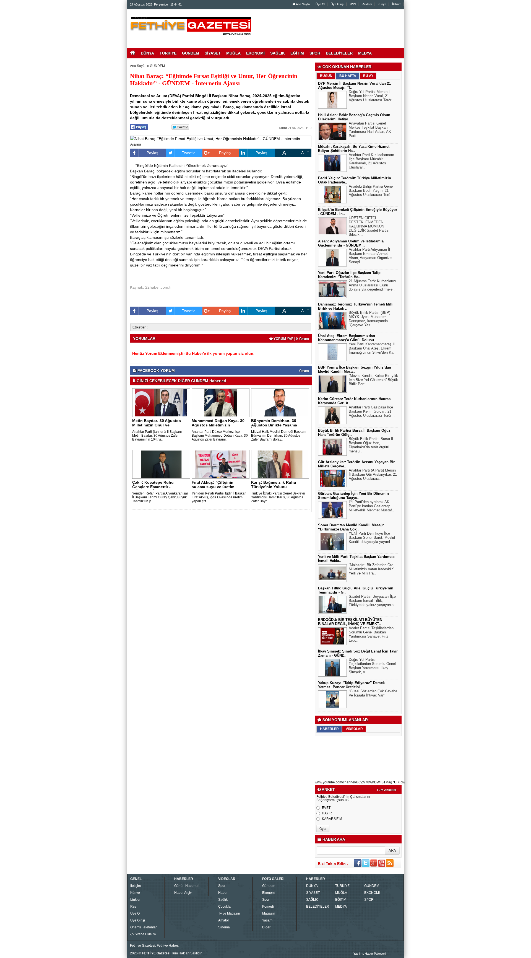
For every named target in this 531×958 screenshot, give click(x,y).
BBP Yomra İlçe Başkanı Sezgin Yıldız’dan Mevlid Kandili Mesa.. (354, 369)
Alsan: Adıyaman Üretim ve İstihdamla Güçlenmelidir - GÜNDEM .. (351, 243)
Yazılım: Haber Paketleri (369, 953)
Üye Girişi (337, 4)
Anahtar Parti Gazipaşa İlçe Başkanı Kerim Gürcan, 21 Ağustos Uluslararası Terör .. (372, 411)
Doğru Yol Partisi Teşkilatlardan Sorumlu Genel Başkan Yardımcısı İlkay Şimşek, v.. (372, 665)
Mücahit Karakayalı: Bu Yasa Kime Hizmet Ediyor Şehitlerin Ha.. (353, 148)
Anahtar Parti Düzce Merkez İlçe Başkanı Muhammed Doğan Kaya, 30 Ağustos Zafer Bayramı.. (220, 435)
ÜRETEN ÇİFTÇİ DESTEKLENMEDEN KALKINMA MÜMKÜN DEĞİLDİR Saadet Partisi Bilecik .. (369, 226)
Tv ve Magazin (229, 913)
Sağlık (223, 900)
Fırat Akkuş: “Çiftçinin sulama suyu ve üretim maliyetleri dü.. (213, 486)
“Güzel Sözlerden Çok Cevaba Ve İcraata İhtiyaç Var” (373, 693)
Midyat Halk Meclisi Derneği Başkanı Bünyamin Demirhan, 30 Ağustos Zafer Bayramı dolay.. (278, 435)
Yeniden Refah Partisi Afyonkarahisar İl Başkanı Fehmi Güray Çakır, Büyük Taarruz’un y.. (160, 497)
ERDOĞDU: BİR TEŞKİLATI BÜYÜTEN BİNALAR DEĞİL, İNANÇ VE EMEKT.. (350, 622)
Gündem (268, 886)
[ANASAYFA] (190, 25)
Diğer (266, 927)
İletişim (135, 886)
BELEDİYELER (317, 906)
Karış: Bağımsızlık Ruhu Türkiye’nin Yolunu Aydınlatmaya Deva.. (273, 486)
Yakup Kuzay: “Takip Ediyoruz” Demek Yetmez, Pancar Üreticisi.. (351, 685)
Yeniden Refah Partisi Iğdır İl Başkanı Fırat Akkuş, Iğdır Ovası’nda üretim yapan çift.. (219, 497)
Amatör (223, 920)
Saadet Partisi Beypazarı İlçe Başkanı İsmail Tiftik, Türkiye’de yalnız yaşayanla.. (372, 600)
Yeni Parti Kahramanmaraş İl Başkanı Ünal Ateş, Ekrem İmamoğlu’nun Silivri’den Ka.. (372, 348)
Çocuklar (225, 906)
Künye (382, 4)
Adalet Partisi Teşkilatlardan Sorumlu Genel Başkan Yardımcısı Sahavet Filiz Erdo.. (371, 634)
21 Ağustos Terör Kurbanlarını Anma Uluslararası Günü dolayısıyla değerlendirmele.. (372, 285)
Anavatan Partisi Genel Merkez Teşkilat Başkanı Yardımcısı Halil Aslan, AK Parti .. (370, 129)
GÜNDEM (157, 66)
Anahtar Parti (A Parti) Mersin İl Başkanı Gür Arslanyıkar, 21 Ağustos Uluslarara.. (373, 474)
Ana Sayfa (302, 4)
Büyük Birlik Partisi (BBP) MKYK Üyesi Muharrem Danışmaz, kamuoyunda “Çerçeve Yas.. (369, 318)
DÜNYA (312, 886)
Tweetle (189, 153)
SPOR (369, 900)
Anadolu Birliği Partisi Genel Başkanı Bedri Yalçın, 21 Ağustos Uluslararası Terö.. (371, 190)
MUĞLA (341, 893)
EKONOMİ (372, 893)
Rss (133, 906)
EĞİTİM (340, 900)
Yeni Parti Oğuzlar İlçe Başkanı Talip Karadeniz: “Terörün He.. (349, 275)
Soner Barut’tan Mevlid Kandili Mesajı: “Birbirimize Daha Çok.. (351, 527)
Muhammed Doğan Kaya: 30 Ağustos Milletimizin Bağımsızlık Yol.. (218, 425)
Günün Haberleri (186, 886)
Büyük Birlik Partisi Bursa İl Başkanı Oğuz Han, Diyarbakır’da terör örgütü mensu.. (371, 445)
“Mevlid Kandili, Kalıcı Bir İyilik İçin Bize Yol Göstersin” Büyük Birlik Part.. (373, 380)
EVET (326, 808)
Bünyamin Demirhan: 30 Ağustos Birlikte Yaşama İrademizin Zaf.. (274, 425)
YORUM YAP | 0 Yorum (291, 339)
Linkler (135, 900)
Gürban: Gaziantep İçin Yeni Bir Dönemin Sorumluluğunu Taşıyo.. (353, 495)
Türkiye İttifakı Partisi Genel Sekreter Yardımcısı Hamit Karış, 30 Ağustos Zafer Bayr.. (278, 497)
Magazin (268, 913)
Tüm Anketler (386, 789)
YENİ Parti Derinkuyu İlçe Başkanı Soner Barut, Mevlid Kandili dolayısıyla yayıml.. (372, 537)
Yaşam (267, 920)
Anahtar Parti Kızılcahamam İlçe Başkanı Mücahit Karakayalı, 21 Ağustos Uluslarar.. (371, 161)
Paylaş (152, 153)
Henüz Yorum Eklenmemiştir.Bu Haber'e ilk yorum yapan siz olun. (193, 353)
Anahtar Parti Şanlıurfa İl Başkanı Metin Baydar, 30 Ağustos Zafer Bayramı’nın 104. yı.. (157, 435)
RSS (353, 4)
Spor (221, 886)
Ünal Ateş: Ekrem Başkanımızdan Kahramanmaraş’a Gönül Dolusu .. (347, 338)
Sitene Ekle (143, 934)
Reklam (367, 4)
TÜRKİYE (342, 886)
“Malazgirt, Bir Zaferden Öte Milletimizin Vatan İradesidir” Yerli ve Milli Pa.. (371, 569)
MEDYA (341, 906)
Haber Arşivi (183, 893)
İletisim (396, 4)
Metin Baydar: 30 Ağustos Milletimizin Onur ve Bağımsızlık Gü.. (156, 425)
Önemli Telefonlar (143, 927)
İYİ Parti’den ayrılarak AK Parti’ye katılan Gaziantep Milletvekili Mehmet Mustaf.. (371, 506)
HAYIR (327, 813)
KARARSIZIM (332, 819)
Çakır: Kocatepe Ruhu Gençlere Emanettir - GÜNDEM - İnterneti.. (153, 486)
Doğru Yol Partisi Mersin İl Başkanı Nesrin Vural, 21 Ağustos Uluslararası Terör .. (372, 96)
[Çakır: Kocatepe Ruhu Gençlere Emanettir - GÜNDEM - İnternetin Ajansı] (162, 464)
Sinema (224, 927)
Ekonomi (268, 893)
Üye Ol (320, 4)
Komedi (268, 906)
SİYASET (313, 893)
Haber (223, 893)
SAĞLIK (312, 900)
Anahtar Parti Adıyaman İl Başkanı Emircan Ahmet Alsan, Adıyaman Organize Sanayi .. (370, 255)
